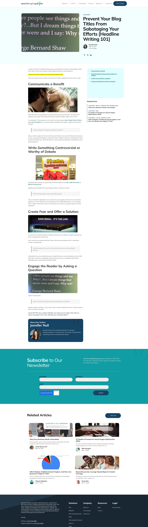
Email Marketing (102, 105)
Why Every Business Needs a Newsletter (101, 107)
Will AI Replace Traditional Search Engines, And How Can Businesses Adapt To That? (104, 120)
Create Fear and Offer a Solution (100, 78)
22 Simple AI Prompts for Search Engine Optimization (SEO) (101, 113)
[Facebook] (84, 55)
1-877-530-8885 (32, 521)
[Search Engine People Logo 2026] (32, 2)
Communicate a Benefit (98, 71)
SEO (97, 111)
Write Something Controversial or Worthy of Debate (104, 74)
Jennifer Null (39, 325)
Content (86, 14)
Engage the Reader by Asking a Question (103, 81)
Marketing (114, 105)
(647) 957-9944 (38, 523)
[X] (87, 55)
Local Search (101, 117)
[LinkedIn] (90, 55)
